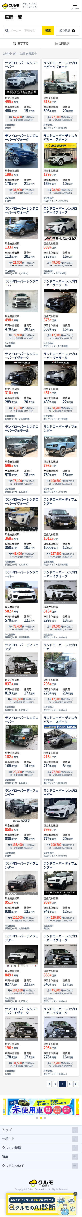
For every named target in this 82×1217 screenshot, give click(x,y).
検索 (48, 30)
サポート (8, 1138)
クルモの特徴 (11, 1147)
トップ (7, 1129)
